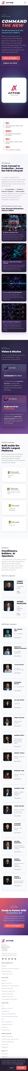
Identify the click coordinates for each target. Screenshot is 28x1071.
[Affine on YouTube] (12, 959)
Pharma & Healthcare (7, 1021)
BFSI (3, 1019)
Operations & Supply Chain (8, 991)
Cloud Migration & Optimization (9, 999)
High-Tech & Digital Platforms (9, 1013)
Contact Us (4, 1056)
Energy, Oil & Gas (6, 1029)
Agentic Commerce (7, 983)
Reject (12, 1067)
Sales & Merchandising (7, 988)
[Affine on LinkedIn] (3, 959)
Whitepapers (5, 1047)
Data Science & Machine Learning (10, 968)
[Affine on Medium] (6, 959)
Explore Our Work (10, 63)
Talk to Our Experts (13, 926)
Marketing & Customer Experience (10, 985)
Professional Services (7, 1024)
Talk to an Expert (10, 58)
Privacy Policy (19, 1064)
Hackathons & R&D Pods (8, 1041)
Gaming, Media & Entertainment (10, 1016)
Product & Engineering (7, 993)
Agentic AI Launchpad (7, 1036)
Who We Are (5, 1053)
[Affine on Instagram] (9, 959)
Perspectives (5, 1044)
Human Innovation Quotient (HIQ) (10, 1039)
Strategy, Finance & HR (7, 996)
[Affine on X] (15, 959)
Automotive (5, 1027)
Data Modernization (7, 971)
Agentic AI (4, 965)
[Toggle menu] (25, 2)
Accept (21, 1068)
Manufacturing (5, 1011)
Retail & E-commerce (7, 1008)
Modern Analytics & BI (7, 973)
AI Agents (4, 980)
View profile (19, 592)
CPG (3, 1005)
